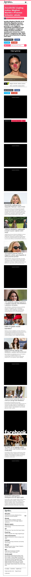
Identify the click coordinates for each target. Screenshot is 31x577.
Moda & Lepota (8, 5)
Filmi (14, 533)
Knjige (16, 533)
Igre (6, 549)
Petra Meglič (7, 564)
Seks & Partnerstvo (10, 535)
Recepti (7, 545)
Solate (13, 546)
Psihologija (16, 521)
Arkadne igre (15, 552)
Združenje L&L (20, 556)
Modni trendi (15, 5)
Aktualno (7, 513)
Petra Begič (22, 559)
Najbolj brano (8, 120)
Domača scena (8, 530)
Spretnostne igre (8, 552)
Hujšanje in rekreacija (16, 519)
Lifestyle (7, 540)
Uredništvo (12, 568)
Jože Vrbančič (7, 555)
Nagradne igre (21, 533)
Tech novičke (7, 542)
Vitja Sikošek (7, 559)
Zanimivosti (7, 516)
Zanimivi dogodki (8, 533)
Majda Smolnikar (8, 562)
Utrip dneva (7, 515)
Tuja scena (13, 530)
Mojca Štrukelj (8, 560)
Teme (23, 120)
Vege (6, 546)
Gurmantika (21, 541)
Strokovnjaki (8, 554)
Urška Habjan (19, 560)
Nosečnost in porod (9, 521)
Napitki (13, 547)
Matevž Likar (14, 561)
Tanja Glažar (20, 558)
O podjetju (7, 568)
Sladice (10, 547)
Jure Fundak (20, 561)
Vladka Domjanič (14, 564)
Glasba (22, 530)
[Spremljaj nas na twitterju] (25, 515)
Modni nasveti (21, 525)
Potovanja (11, 541)
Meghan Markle (13, 83)
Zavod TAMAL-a (8, 558)
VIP (6, 529)
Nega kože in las (8, 525)
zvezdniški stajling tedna (18, 85)
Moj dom (7, 541)
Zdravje (7, 518)
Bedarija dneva (18, 515)
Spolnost (7, 537)
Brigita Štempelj (8, 561)
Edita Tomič (20, 555)
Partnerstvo (11, 537)
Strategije (18, 550)
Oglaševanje (18, 568)
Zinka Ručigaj (14, 556)
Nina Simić (20, 564)
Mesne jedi (9, 546)
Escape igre (12, 550)
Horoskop (12, 515)
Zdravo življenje (8, 519)
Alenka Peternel (14, 555)
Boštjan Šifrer (15, 558)
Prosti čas (7, 532)
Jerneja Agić (13, 560)
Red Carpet (18, 530)
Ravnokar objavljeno (16, 120)
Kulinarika (16, 541)
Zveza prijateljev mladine (17, 562)
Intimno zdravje (18, 537)
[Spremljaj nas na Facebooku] (24, 515)
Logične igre (7, 550)
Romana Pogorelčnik (15, 559)
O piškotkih (7, 573)
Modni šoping (8, 526)
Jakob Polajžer (8, 556)
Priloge (16, 546)
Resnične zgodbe (13, 516)
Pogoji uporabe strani (9, 571)
